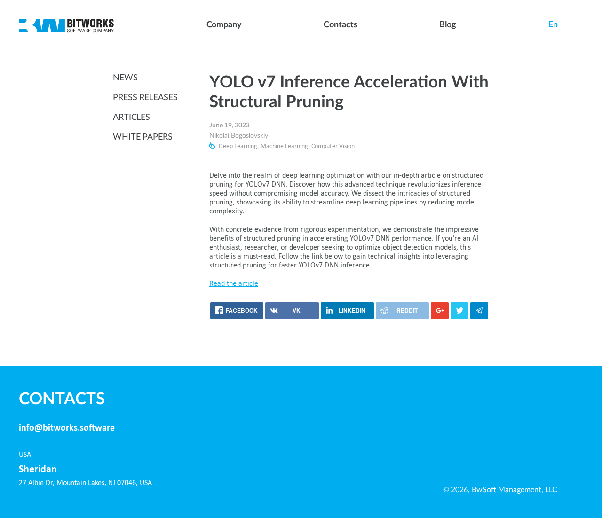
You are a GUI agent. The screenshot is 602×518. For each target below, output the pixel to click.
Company (224, 25)
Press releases (145, 98)
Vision (347, 146)
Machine (272, 146)
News (125, 78)
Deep (226, 146)
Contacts (340, 25)
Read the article (233, 284)
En (553, 25)
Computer (324, 146)
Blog (447, 25)
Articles (131, 117)
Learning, (246, 146)
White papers (143, 137)
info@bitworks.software (67, 428)
